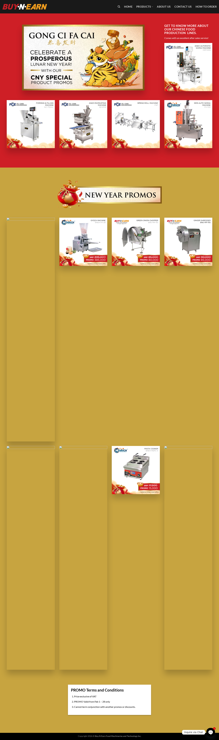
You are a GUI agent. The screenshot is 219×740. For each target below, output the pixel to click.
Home (128, 6)
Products (143, 6)
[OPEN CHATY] (210, 732)
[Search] (119, 7)
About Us (164, 6)
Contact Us (183, 6)
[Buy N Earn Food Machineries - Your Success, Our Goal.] (24, 6)
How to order (206, 6)
